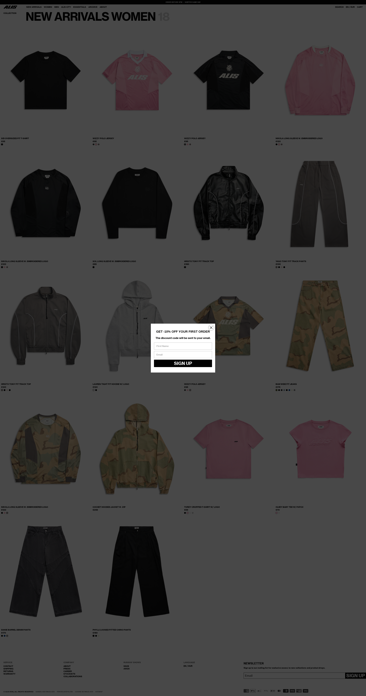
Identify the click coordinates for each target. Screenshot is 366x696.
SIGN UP (183, 363)
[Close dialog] (211, 327)
